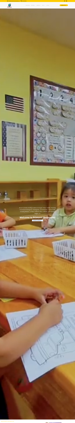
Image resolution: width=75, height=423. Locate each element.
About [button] (43, 5)
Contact (47, 5)
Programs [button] (32, 5)
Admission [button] (38, 5)
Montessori (28, 5)
